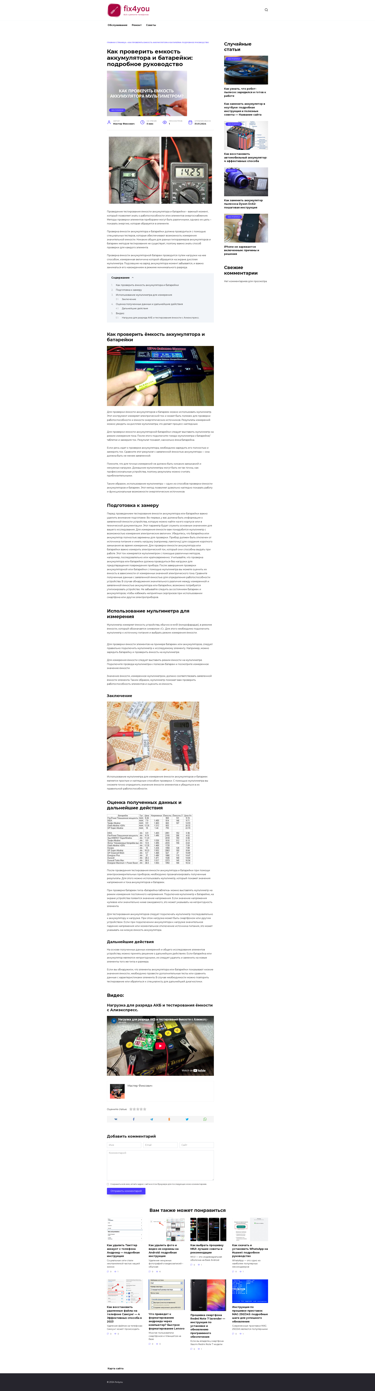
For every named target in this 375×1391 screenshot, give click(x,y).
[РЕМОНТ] (246, 194)
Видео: (120, 313)
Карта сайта (115, 1368)
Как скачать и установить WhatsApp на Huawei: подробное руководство (250, 1251)
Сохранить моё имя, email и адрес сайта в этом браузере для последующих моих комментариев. (158, 1184)
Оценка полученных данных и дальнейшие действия (149, 304)
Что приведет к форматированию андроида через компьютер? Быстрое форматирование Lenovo (166, 1321)
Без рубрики (117, 110)
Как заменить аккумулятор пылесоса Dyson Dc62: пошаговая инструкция (243, 204)
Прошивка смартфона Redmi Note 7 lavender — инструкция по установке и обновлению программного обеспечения (207, 1326)
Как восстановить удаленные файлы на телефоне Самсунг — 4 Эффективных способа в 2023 (124, 1314)
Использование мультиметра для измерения (144, 295)
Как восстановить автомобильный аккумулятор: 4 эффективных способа (245, 157)
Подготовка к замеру (129, 290)
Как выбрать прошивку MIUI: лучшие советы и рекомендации (207, 1249)
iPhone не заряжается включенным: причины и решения (241, 250)
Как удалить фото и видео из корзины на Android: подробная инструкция (164, 1251)
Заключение (129, 299)
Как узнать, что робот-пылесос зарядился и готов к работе (245, 92)
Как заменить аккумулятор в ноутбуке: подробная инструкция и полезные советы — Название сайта (244, 109)
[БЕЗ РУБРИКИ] (246, 82)
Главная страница (116, 42)
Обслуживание (117, 25)
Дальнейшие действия (135, 308)
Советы (151, 25)
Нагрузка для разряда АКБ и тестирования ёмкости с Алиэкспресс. (160, 317)
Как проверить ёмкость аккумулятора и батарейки (147, 285)
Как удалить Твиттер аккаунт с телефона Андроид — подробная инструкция (123, 1251)
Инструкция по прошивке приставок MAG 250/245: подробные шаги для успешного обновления (250, 1314)
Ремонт (137, 25)
